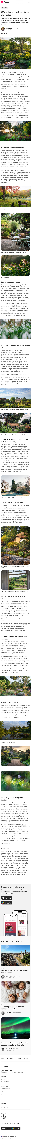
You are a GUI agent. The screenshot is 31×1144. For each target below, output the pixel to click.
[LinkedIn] (18, 1124)
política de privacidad (15, 1139)
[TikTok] (10, 1124)
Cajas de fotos (4, 1086)
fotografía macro (14, 623)
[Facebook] (5, 1124)
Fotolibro (3, 1079)
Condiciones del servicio (7, 1141)
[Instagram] (7, 1124)
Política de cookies (6, 1139)
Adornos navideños (5, 1088)
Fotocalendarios (5, 1081)
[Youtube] (15, 1124)
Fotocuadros (4, 1084)
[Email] (2, 1124)
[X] (13, 1124)
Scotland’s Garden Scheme (19, 826)
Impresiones (4, 1091)
